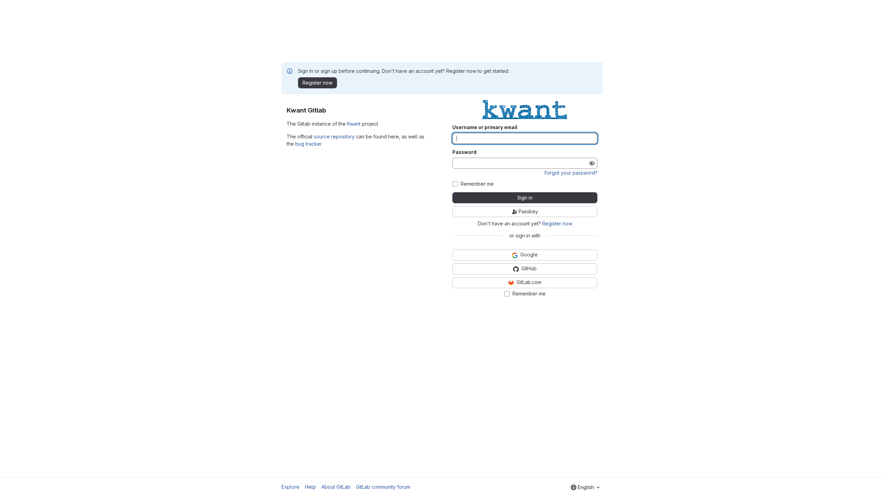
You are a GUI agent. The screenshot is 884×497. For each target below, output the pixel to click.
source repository (334, 136)
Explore (290, 487)
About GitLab (335, 487)
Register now (557, 223)
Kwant (354, 124)
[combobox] (585, 487)
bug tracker (308, 144)
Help (310, 487)
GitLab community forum (383, 487)
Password (464, 152)
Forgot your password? (571, 173)
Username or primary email (484, 127)
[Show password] (591, 163)
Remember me (477, 184)
